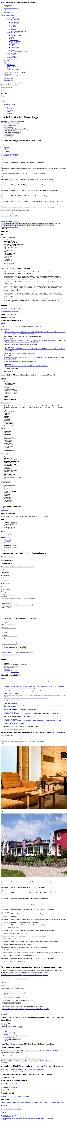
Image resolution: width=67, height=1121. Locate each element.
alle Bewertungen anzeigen (8, 237)
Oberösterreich (14, 23)
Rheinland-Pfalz (14, 43)
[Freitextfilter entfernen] (16, 83)
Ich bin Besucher (12, 1071)
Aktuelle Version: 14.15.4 (46, 1118)
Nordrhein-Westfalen (15, 41)
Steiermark (13, 26)
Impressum (4, 1109)
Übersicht (6, 147)
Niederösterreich (14, 22)
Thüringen (13, 50)
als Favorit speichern (9, 128)
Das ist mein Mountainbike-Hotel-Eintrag (22, 1069)
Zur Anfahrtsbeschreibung (10, 670)
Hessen (12, 38)
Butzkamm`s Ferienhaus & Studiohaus (46, 340)
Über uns (6, 63)
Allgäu (12, 34)
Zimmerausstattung (5, 482)
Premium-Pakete (61, 1102)
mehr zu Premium (5, 329)
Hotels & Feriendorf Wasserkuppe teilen (14, 133)
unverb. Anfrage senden (10, 125)
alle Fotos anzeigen (48, 225)
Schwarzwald (13, 48)
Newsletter (14, 1115)
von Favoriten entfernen (21, 128)
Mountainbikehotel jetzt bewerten (17, 566)
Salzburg (12, 25)
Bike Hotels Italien (12, 53)
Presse (8, 68)
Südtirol (12, 54)
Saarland (12, 44)
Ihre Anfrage (5, 627)
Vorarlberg (13, 29)
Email (3, 639)
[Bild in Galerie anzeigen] (31, 223)
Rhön (5, 543)
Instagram (8, 1115)
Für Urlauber (9, 1096)
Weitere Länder (11, 59)
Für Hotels (3, 1096)
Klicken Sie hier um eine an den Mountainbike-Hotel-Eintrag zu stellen (24, 975)
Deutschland (11, 528)
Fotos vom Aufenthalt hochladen (12, 132)
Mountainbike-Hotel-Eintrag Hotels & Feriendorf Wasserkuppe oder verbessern (23, 1059)
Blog (5, 62)
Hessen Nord (7, 540)
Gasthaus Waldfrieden (42, 366)
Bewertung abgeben (9, 130)
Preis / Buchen (4, 122)
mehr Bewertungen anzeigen (8, 594)
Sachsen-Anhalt (14, 47)
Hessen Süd (7, 541)
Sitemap (26, 1096)
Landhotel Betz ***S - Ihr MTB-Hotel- (14, 723)
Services (3, 428)
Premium (3, 323)
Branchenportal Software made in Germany (20, 1118)
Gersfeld (10, 526)
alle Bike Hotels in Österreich (18, 31)
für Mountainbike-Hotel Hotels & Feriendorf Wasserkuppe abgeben (19, 1050)
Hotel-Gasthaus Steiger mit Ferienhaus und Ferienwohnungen (20, 333)
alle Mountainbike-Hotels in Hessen (10, 154)
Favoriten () (9, 1077)
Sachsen (12, 45)
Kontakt (10, 550)
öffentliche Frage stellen (22, 979)
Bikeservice (4, 453)
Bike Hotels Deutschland (13, 32)
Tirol (11, 28)
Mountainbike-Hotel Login (11, 8)
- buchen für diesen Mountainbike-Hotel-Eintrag (38, 1060)
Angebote (6, 60)
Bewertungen (8, 151)
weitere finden (49, 1050)
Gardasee (12, 56)
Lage (5, 148)
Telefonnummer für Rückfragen (10, 642)
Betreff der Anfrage (7, 624)
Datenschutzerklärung (9, 652)
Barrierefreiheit (8, 6)
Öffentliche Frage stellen (10, 1040)
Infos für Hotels (11, 65)
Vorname (4, 632)
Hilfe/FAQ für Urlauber (18, 1102)
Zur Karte (6, 669)
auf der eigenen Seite (12, 1060)
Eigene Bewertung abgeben (7, 556)
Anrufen (6, 1034)
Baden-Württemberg (15, 35)
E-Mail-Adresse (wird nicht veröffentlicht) (13, 988)
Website (4, 600)
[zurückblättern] (1, 157)
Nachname (5, 635)
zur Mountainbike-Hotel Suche (9, 155)
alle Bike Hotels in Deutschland (18, 51)
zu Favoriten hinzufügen (10, 1036)
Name (3, 985)
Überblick (3, 378)
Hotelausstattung (5, 402)
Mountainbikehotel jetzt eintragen (9, 1087)
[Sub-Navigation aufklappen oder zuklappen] (18, 18)
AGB (18, 997)
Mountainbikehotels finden (11, 18)
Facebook (3, 1115)
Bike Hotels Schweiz (12, 57)
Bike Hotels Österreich (13, 19)
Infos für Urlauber (12, 66)
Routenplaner (4, 510)
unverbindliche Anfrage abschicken (11, 655)
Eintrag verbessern (9, 135)
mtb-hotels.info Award (13, 69)
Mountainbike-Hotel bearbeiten (33, 1102)
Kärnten (12, 20)
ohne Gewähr (53, 732)
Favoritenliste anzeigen (7, 216)
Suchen (23, 72)
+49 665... (8, 314)
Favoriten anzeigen (9, 1037)
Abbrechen (18, 1003)
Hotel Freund (34, 342)
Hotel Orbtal (56, 713)
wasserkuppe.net (8, 127)
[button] (33, 182)
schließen (15, 216)
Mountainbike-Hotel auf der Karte (9, 311)
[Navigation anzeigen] (1, 1028)
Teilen (6, 1031)
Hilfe (5, 9)
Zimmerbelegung (6, 606)
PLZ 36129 (14, 524)
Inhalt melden (8, 137)
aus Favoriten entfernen (23, 1036)
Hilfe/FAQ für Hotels (6, 1102)
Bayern (12, 37)
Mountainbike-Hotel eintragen (49, 1102)
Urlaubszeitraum (6, 603)
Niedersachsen (14, 40)
